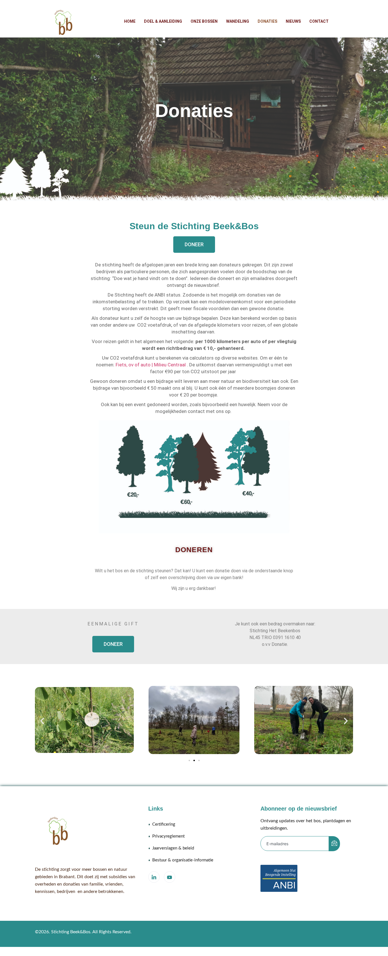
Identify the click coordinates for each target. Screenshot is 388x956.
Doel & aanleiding (163, 21)
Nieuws (293, 21)
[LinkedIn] (154, 877)
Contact (319, 21)
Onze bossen (204, 21)
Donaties (267, 21)
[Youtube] (169, 877)
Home (129, 21)
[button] (42, 721)
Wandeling (237, 21)
